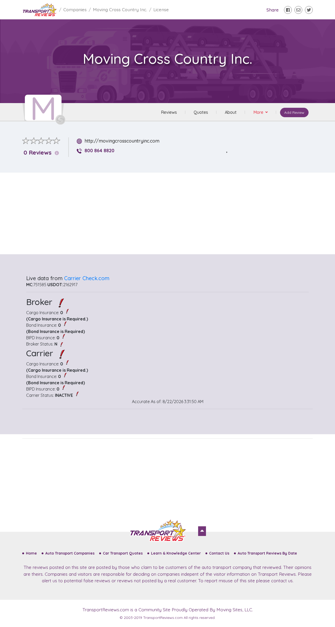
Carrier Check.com (86, 278)
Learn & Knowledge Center (176, 553)
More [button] (258, 112)
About (231, 112)
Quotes (201, 112)
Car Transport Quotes (123, 553)
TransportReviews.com (105, 609)
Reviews (169, 112)
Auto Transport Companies (69, 553)
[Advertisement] (171, 213)
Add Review (294, 112)
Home (31, 553)
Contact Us (219, 553)
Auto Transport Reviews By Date (267, 553)
